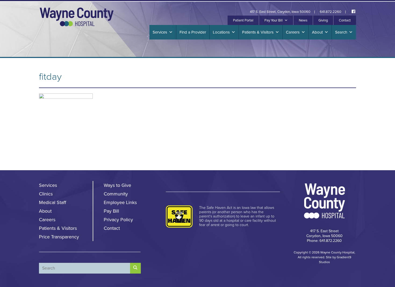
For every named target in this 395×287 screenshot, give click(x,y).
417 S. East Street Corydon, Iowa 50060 (324, 233)
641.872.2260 (330, 11)
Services (160, 32)
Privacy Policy (118, 220)
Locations (221, 32)
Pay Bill (111, 211)
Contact (345, 20)
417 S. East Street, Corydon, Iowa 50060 (280, 11)
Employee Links (120, 202)
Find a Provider (192, 32)
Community (116, 194)
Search (341, 32)
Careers (293, 32)
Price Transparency (59, 237)
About (317, 32)
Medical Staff (52, 202)
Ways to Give (117, 185)
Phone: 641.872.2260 (324, 240)
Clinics (46, 194)
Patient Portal (243, 20)
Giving (323, 20)
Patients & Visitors (258, 32)
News (303, 20)
